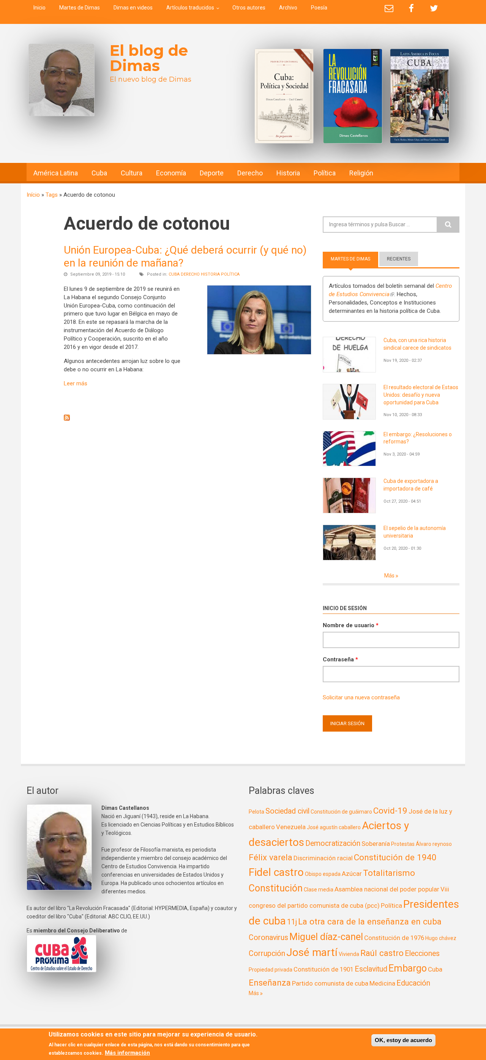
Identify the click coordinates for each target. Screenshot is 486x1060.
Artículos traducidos (190, 8)
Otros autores (248, 8)
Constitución (276, 888)
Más (390, 576)
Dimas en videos (133, 8)
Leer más (75, 383)
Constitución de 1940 (395, 857)
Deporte (212, 173)
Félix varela (270, 857)
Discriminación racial (323, 858)
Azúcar (352, 873)
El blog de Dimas (149, 58)
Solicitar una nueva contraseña (361, 697)
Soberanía (375, 843)
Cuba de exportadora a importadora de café (410, 485)
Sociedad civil (287, 811)
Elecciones (422, 953)
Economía (171, 173)
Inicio (39, 8)
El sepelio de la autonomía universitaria (414, 532)
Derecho (250, 173)
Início (33, 194)
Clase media (318, 889)
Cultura (131, 173)
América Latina (55, 173)
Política (325, 173)
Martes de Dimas (79, 8)
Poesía (319, 8)
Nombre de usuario (351, 625)
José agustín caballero (334, 827)
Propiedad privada (270, 970)
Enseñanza (270, 982)
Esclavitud (371, 969)
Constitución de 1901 (323, 969)
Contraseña (340, 659)
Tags (52, 194)
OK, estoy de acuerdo (403, 1040)
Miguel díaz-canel (326, 936)
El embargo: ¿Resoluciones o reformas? (417, 438)
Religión (361, 173)
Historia (288, 173)
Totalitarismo (389, 873)
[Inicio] (61, 80)
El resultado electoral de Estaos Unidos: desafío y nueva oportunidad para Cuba (420, 394)
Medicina (382, 983)
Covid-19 (390, 811)
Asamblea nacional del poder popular (387, 889)
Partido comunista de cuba (330, 983)
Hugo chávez (440, 938)
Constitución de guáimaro (341, 812)
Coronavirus (268, 937)
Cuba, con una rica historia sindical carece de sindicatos (417, 344)
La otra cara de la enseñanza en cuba (370, 921)
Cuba (99, 173)
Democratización (332, 843)
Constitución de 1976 (394, 938)
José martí (312, 952)
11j (292, 922)
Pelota (256, 812)
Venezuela (291, 827)
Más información (127, 1052)
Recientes (398, 259)
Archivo (288, 8)
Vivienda (349, 954)
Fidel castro (276, 872)
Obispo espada (323, 874)
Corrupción (267, 953)
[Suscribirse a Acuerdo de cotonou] (188, 418)
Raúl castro (382, 953)
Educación (413, 983)
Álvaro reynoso (434, 844)
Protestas (403, 844)
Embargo (407, 968)
